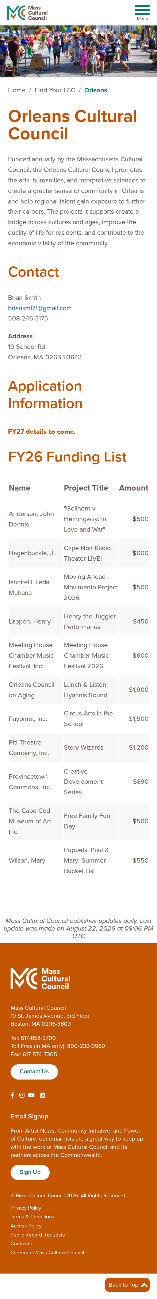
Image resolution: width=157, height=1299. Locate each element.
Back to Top (124, 1284)
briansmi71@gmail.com (40, 308)
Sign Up (30, 1172)
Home (17, 90)
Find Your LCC (55, 90)
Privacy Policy (26, 1208)
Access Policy (26, 1226)
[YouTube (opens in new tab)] (31, 1095)
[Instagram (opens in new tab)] (21, 1095)
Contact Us (34, 1071)
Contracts (21, 1243)
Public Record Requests (38, 1235)
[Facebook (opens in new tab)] (12, 1095)
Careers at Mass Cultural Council (47, 1253)
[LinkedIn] (42, 1095)
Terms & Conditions (32, 1217)
